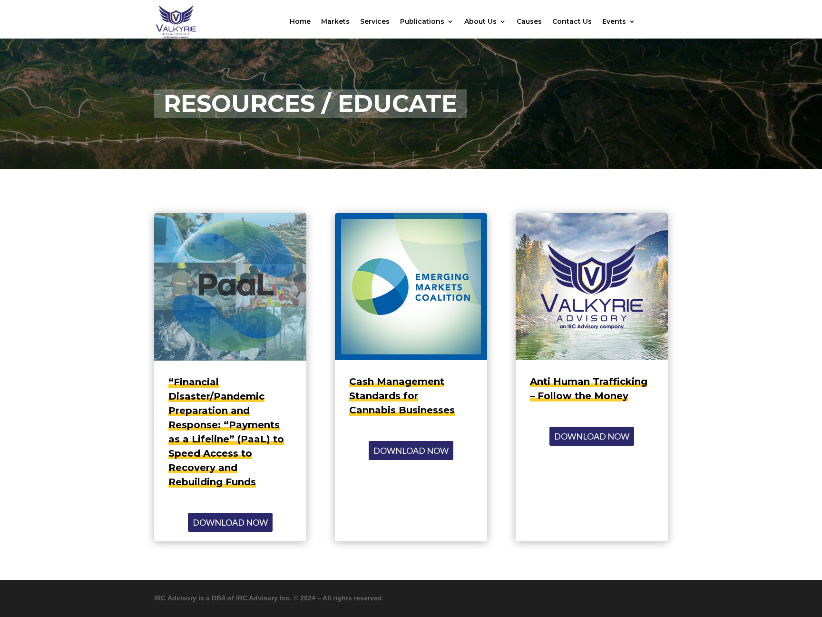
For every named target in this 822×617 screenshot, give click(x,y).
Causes (529, 22)
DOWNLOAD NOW (230, 522)
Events (614, 22)
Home (300, 22)
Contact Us (572, 22)
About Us (480, 22)
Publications (422, 22)
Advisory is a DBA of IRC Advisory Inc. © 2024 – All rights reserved (274, 598)
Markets (335, 22)
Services (375, 22)
